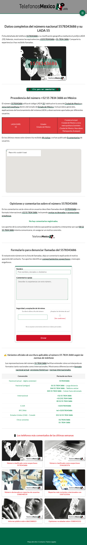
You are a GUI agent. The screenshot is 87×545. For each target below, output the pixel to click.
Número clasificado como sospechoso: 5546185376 (65, 464)
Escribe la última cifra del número (33, 311)
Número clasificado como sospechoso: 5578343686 (22, 464)
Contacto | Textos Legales (47, 542)
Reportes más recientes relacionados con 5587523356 (64, 493)
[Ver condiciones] (59, 318)
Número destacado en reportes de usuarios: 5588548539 (22, 493)
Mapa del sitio (32, 542)
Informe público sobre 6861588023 (22, 521)
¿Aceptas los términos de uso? (60, 311)
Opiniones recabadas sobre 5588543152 (65, 521)
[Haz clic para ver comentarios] (43, 90)
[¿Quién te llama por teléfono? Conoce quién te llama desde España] (43, 10)
